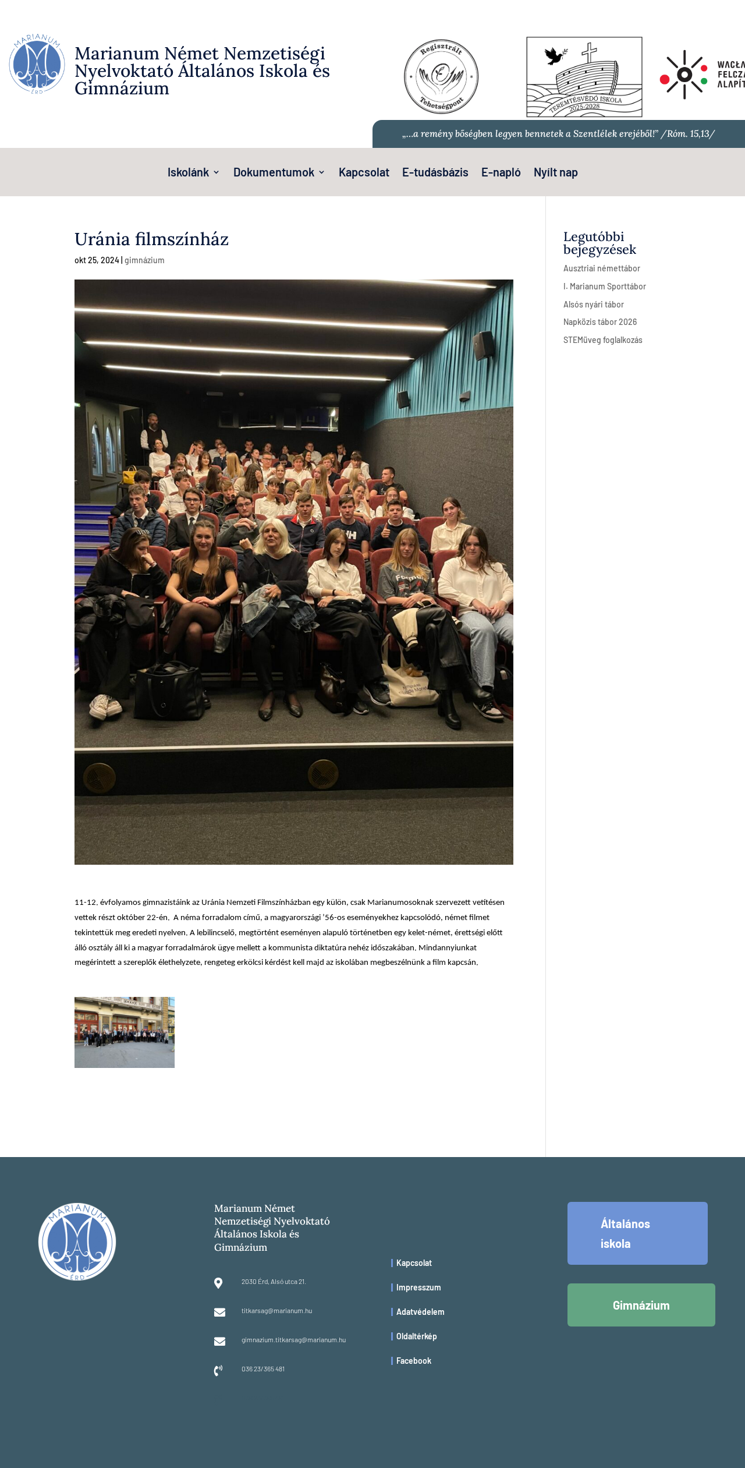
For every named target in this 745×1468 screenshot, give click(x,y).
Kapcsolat (364, 173)
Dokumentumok (273, 173)
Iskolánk (188, 173)
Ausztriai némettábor (601, 268)
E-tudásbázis (435, 173)
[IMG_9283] (124, 1068)
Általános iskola (625, 1233)
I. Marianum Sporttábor (604, 286)
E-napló (501, 173)
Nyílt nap (556, 173)
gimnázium (145, 260)
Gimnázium (641, 1305)
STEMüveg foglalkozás (603, 340)
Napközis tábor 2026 (600, 322)
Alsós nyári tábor (593, 304)
